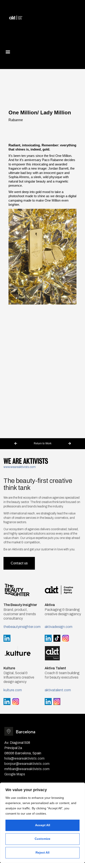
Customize (42, 838)
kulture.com (12, 690)
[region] (42, 823)
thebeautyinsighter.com (22, 627)
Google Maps (14, 774)
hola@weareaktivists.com (24, 758)
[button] (8, 51)
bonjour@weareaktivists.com (26, 764)
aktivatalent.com (58, 690)
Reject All (42, 852)
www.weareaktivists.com (19, 467)
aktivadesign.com (58, 627)
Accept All (42, 825)
